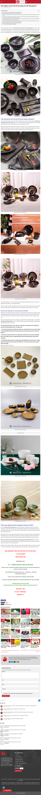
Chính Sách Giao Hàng (19, 759)
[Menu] (1, 1)
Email (3, 684)
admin (10, 7)
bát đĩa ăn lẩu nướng (8, 604)
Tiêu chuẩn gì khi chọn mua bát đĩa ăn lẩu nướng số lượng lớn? (12, 12)
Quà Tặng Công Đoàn (11, 782)
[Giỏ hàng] (26, 2)
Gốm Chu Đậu (33, 779)
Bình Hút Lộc (15, 779)
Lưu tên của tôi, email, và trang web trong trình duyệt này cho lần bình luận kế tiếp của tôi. (18, 693)
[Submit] (39, 700)
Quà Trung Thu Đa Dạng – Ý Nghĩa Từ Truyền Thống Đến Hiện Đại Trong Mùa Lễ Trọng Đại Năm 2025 (19, 705)
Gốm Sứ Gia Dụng (27, 779)
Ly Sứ (2, 779)
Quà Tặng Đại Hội (4, 782)
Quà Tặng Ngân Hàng (27, 782)
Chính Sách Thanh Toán (19, 761)
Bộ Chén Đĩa (10, 779)
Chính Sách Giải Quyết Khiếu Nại (20, 763)
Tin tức (7, 602)
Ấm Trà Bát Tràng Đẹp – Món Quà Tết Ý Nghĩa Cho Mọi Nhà (13, 718)
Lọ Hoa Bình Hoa (21, 779)
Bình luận (3, 671)
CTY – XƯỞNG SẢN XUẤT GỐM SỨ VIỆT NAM (9, 24)
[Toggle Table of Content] (38, 11)
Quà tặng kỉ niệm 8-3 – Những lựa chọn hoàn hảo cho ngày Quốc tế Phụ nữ (15, 715)
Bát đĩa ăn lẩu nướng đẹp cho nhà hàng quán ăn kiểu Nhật (11, 13)
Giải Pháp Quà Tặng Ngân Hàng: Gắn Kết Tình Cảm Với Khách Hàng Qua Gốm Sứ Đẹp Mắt (18, 712)
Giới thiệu (16, 754)
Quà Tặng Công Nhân (19, 782)
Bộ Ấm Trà (5, 779)
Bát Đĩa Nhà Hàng (35, 782)
